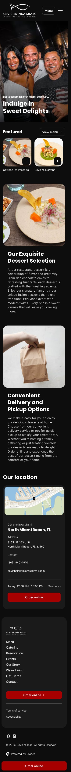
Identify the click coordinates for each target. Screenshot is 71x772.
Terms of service (16, 710)
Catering (12, 647)
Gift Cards (13, 676)
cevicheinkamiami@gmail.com (26, 571)
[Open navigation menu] (60, 10)
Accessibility (13, 716)
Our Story (13, 664)
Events (11, 659)
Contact (12, 681)
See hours (54, 586)
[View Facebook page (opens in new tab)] (8, 736)
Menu (49, 11)
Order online (34, 597)
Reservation (14, 653)
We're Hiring (14, 670)
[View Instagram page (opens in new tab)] (14, 736)
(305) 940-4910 (18, 563)
